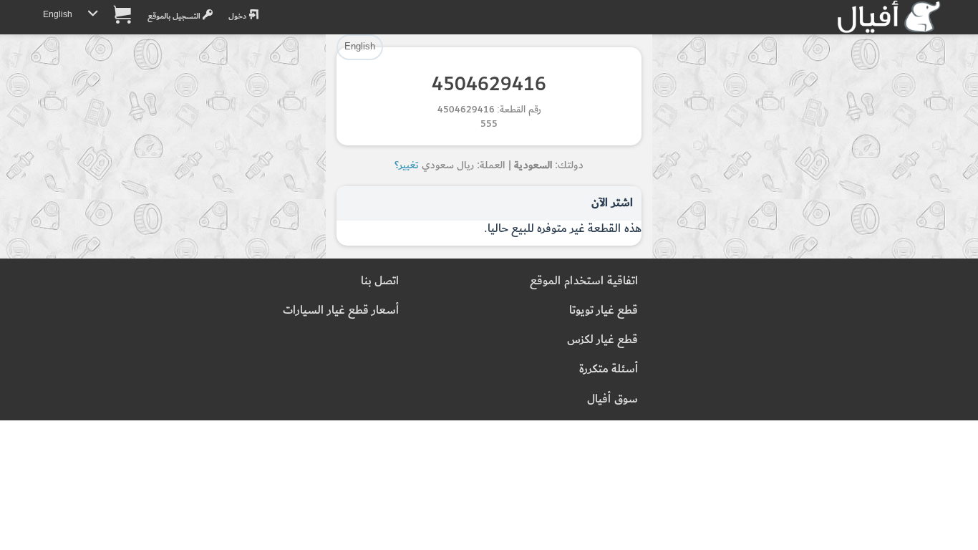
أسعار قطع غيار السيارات (341, 310)
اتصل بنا (380, 281)
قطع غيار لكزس (602, 339)
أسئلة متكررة (608, 369)
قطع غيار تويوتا (603, 310)
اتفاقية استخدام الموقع (584, 281)
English (57, 14)
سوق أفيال (612, 399)
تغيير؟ (406, 165)
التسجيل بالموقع (175, 16)
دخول (238, 16)
